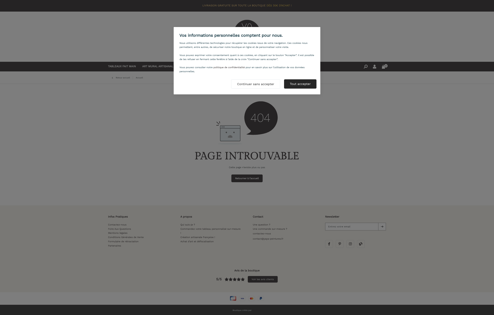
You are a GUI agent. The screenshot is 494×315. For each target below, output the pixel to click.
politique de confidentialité (229, 67)
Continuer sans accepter (255, 84)
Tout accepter (300, 84)
